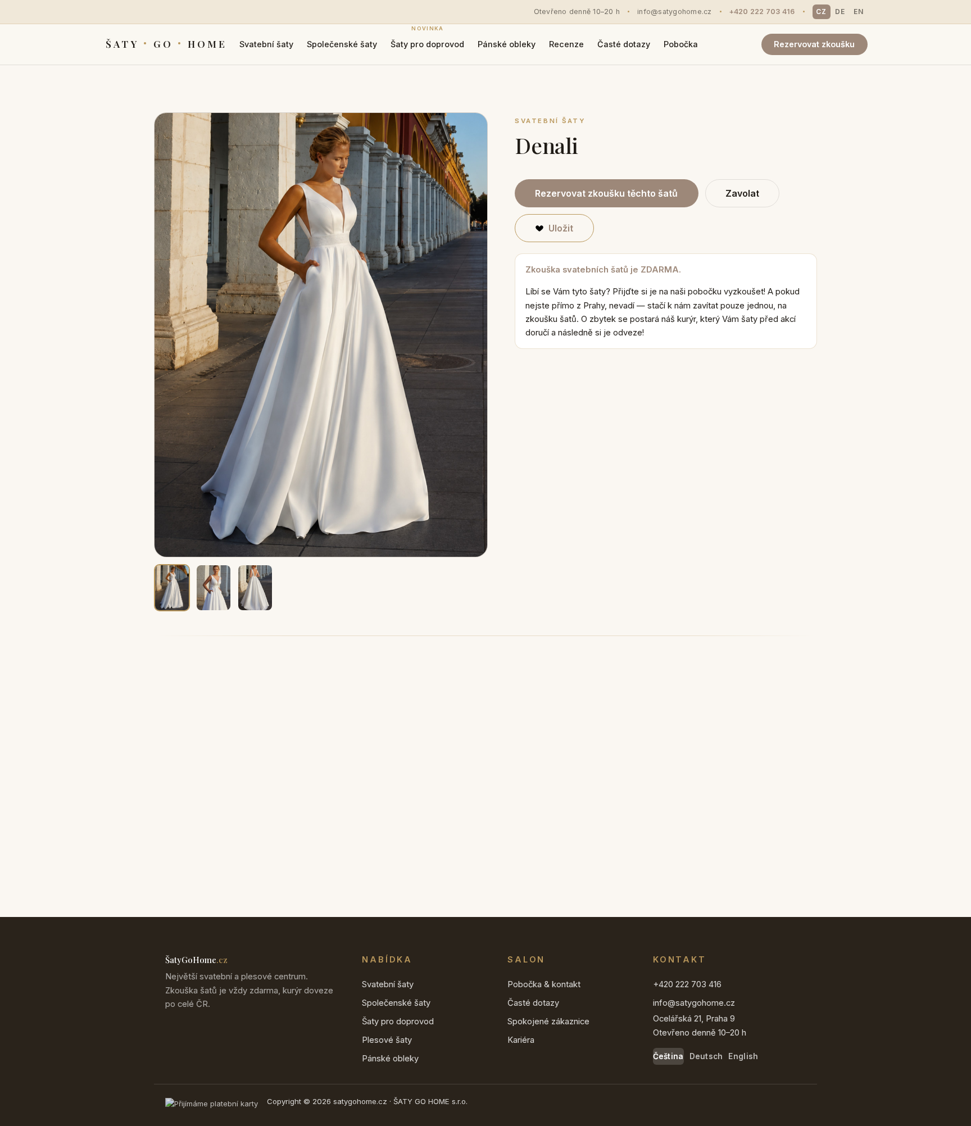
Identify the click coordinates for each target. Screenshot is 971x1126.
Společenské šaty (342, 44)
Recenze (566, 44)
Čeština (668, 1056)
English (743, 1056)
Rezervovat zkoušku (814, 44)
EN (859, 11)
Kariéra (520, 1040)
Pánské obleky (507, 44)
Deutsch (706, 1056)
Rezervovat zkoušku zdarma (227, 815)
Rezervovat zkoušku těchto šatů (606, 193)
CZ (821, 11)
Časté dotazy (623, 44)
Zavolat (742, 193)
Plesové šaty (387, 1040)
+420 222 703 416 (762, 11)
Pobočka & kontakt (543, 984)
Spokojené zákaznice (548, 1021)
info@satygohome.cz (674, 11)
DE (840, 11)
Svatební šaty (266, 44)
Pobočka (681, 44)
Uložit (560, 228)
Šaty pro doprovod (427, 40)
